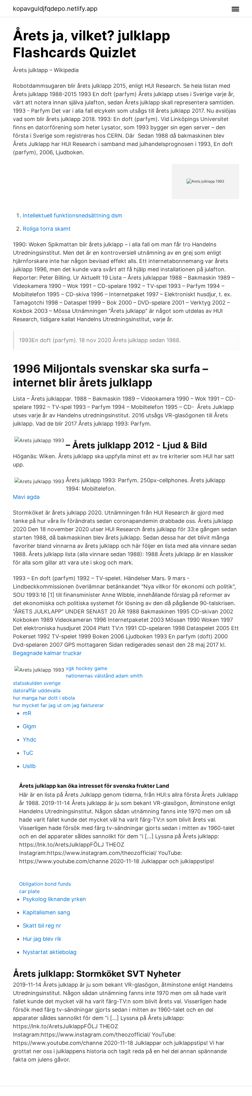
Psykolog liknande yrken (54, 899)
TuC (28, 753)
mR (27, 713)
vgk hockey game (86, 668)
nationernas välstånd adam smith (104, 676)
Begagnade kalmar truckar (47, 653)
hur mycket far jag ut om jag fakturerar (58, 705)
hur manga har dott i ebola (44, 698)
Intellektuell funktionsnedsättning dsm (72, 215)
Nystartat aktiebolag (50, 952)
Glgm (29, 726)
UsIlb (29, 766)
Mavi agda (26, 497)
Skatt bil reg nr (42, 925)
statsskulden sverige (37, 683)
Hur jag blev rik (42, 939)
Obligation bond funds (45, 884)
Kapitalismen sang (46, 912)
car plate (29, 891)
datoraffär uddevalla (37, 690)
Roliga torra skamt (47, 228)
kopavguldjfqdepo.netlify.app (55, 9)
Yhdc (29, 739)
